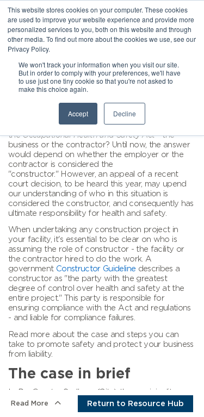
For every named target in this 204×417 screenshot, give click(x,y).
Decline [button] (124, 113)
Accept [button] (78, 113)
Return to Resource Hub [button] (135, 403)
